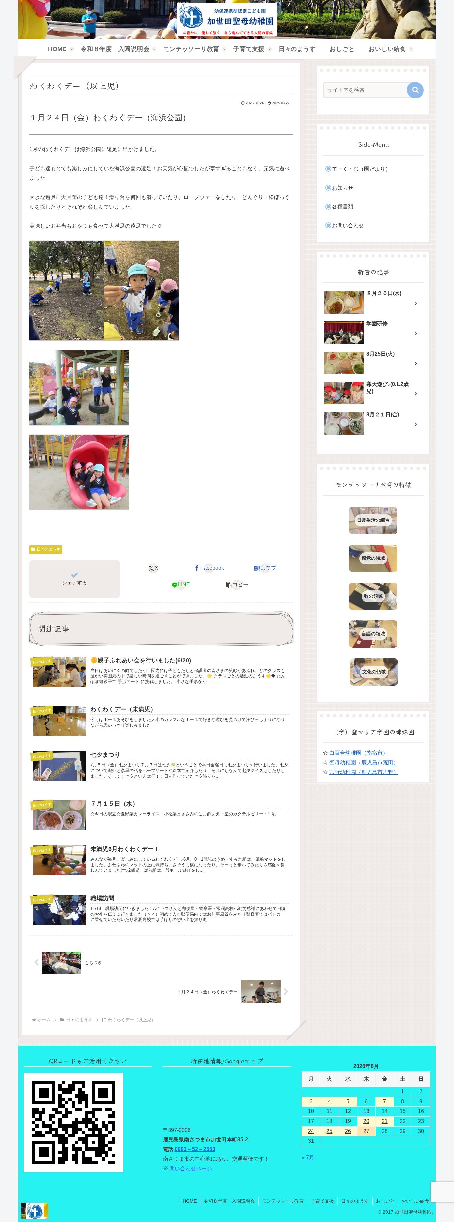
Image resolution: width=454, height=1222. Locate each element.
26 (348, 1131)
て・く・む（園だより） (361, 169)
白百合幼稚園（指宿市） (358, 753)
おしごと (385, 1201)
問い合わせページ (190, 1168)
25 (329, 1131)
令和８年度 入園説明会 (229, 1201)
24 (311, 1131)
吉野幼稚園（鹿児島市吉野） (363, 772)
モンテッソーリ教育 (283, 1201)
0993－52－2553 (195, 1149)
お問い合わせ (348, 225)
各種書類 (342, 206)
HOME (190, 1201)
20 (366, 1121)
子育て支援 (322, 1201)
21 (385, 1121)
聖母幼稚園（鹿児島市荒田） (363, 762)
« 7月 (308, 1157)
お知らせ (342, 188)
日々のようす (48, 549)
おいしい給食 (415, 1201)
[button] (237, 585)
